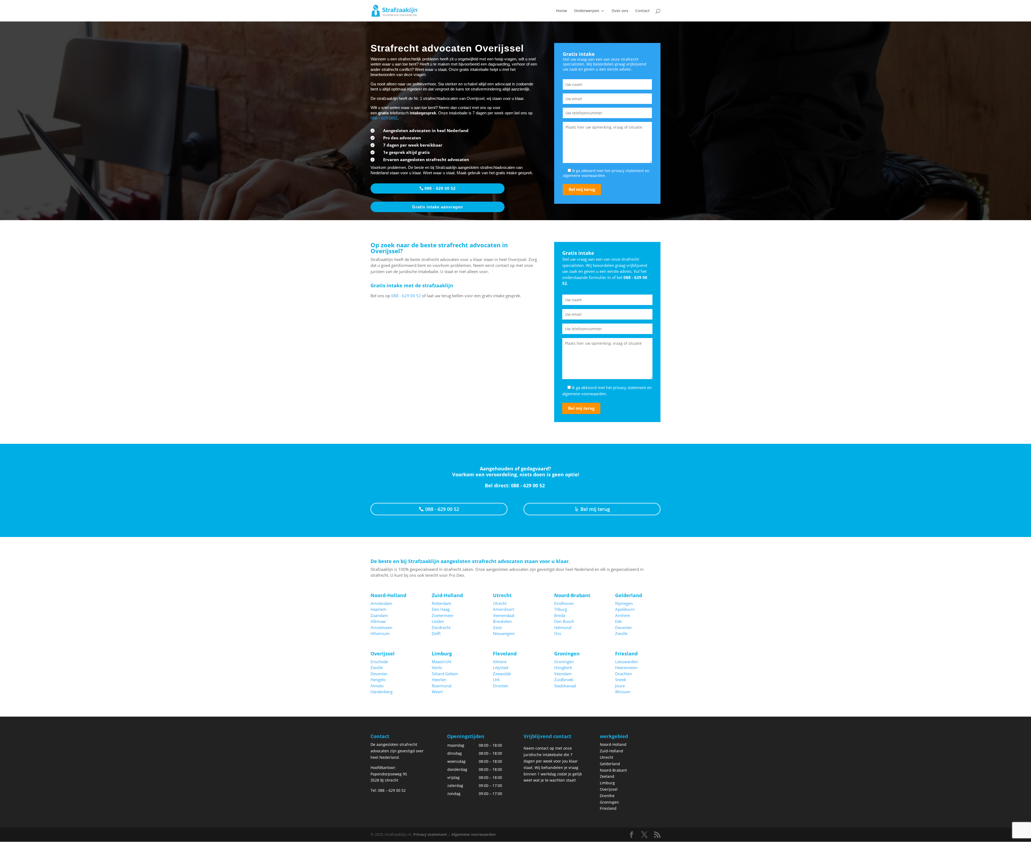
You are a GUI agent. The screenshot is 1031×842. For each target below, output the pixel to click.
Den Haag (441, 609)
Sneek (620, 679)
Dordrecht (441, 627)
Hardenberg (382, 691)
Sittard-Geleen (445, 673)
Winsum (622, 691)
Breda (559, 615)
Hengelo (378, 679)
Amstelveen (381, 627)
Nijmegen (624, 603)
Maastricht (441, 661)
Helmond (562, 627)
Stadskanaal (565, 685)
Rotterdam (441, 603)
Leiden (438, 621)
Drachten (623, 673)
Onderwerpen (586, 11)
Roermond (441, 685)
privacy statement (628, 170)
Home (561, 11)
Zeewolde (502, 673)
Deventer (623, 627)
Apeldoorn (625, 609)
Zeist (497, 627)
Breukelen (502, 621)
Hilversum (380, 633)
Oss (557, 633)
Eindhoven (564, 603)
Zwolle (621, 633)
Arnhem (622, 615)
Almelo (377, 685)
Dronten (500, 685)
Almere (499, 661)
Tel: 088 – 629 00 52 (388, 790)
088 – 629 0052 (384, 118)
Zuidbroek (563, 679)
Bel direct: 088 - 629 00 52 (515, 485)
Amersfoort (503, 609)
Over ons (620, 11)
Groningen (564, 661)
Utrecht (500, 603)
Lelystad (500, 667)
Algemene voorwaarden (473, 834)
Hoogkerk (563, 667)
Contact (642, 11)
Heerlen (439, 679)
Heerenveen (626, 667)
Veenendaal (503, 615)
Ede (618, 621)
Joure (620, 685)
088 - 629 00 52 (440, 188)
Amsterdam (381, 603)
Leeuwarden (626, 661)
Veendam (563, 673)
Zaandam (379, 615)
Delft (436, 633)
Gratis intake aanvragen (437, 207)
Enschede (379, 661)
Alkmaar (378, 621)
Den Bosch (564, 621)
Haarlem (378, 609)
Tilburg (560, 609)
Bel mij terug (595, 509)
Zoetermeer (442, 615)
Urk (496, 679)
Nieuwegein (504, 633)
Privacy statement (430, 834)
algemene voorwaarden (584, 175)
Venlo (437, 667)
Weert (437, 691)
